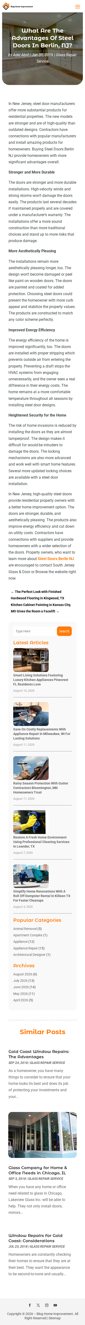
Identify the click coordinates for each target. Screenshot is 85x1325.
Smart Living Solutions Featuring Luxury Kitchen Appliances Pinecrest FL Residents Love (40, 679)
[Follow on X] (38, 1305)
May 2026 (20, 994)
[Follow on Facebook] (29, 1305)
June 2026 (21, 987)
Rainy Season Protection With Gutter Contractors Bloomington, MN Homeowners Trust (40, 787)
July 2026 (20, 981)
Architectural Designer (29, 955)
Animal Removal (25, 929)
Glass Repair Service (47, 1063)
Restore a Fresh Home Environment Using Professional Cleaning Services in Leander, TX (41, 841)
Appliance (20, 941)
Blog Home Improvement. (55, 1314)
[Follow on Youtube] (55, 1305)
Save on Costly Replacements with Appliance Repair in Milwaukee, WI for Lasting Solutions (41, 733)
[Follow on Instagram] (46, 1305)
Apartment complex (27, 935)
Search (64, 631)
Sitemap (55, 1318)
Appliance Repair (25, 948)
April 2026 (20, 1000)
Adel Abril (21, 55)
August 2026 (22, 974)
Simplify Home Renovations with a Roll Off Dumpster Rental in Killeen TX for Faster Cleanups (41, 895)
